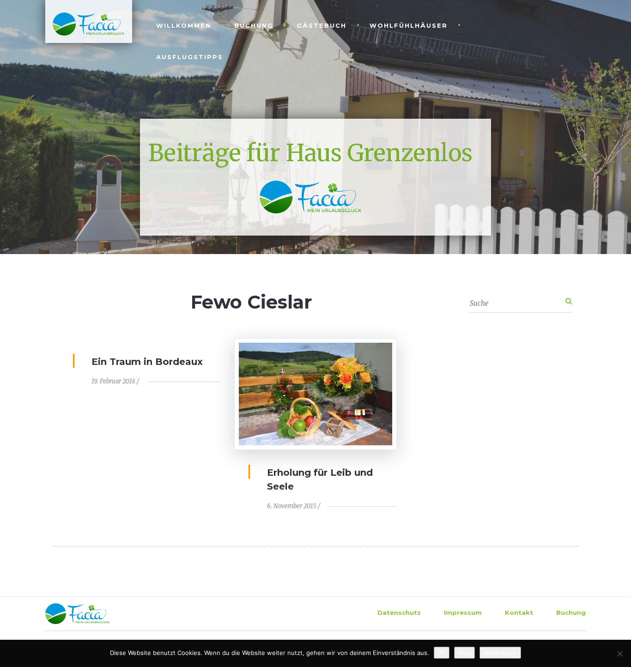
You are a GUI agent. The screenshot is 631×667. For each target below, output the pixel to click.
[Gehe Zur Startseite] (84, 23)
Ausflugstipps (189, 57)
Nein (464, 652)
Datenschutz (399, 612)
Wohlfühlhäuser (409, 25)
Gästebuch (321, 25)
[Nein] (619, 653)
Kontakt (519, 612)
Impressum (463, 612)
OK (441, 652)
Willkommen (183, 25)
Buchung (253, 25)
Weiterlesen (500, 652)
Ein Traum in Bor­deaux (147, 361)
